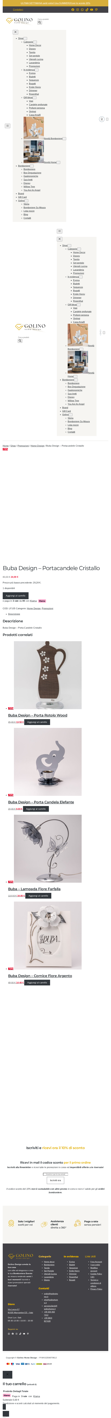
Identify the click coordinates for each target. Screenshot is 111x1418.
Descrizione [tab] (14, 614)
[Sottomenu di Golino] (26, 200)
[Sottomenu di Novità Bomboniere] (64, 138)
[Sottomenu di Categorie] (35, 42)
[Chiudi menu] (15, 32)
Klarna (33, 601)
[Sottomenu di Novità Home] (58, 162)
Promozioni (23, 446)
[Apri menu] (7, 126)
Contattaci (18, 9)
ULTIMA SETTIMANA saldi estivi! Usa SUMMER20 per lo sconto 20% (55, 3)
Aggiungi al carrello (15, 596)
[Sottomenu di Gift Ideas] (34, 97)
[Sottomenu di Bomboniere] (32, 166)
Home (6, 446)
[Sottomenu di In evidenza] (36, 69)
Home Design (38, 446)
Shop (13, 446)
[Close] (7, 1375)
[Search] (39, 22)
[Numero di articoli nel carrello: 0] (107, 119)
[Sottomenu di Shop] (25, 38)
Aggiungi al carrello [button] (37, 722)
